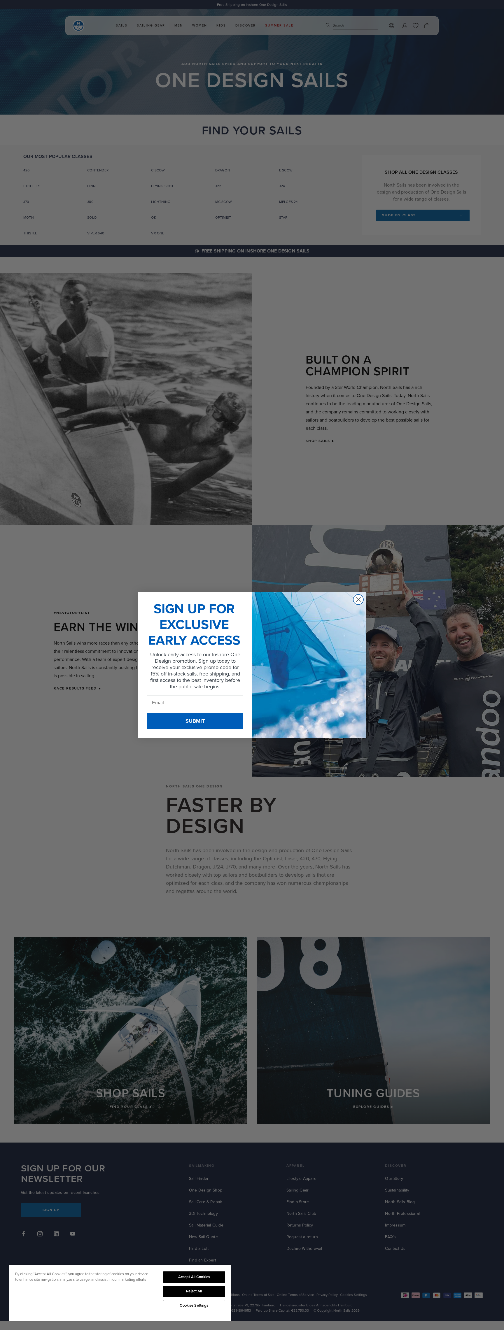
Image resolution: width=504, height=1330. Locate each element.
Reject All (194, 1291)
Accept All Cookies (194, 1277)
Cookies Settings (194, 1305)
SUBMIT (195, 721)
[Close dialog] (358, 599)
